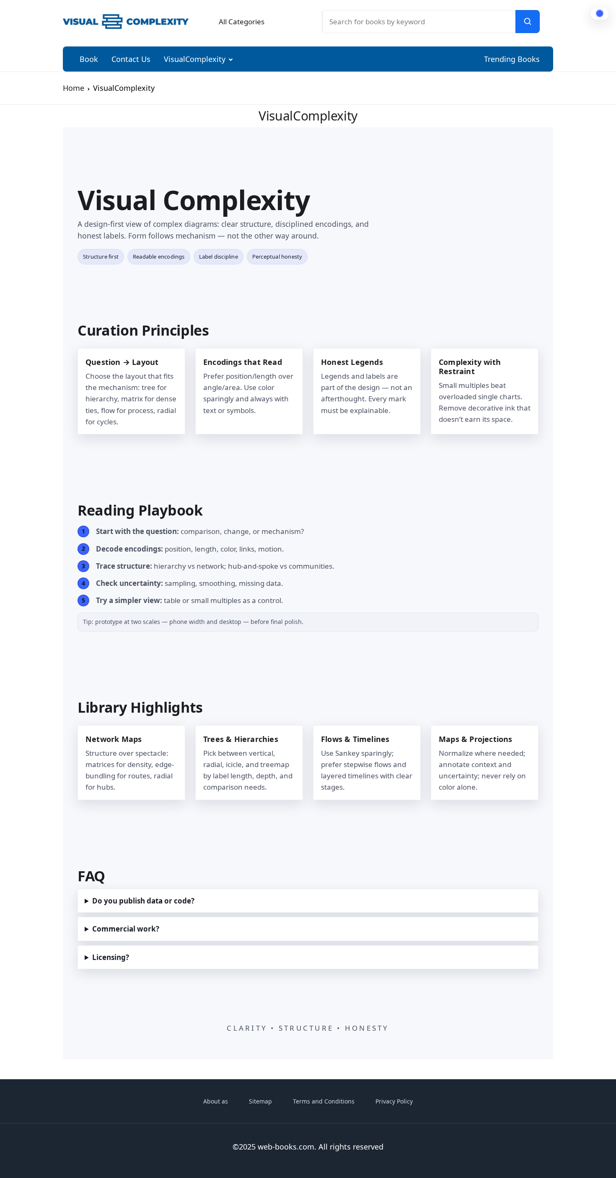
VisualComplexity (194, 59)
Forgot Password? (567, 157)
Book (89, 59)
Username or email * (458, 64)
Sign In (511, 189)
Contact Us (130, 59)
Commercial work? (125, 929)
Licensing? (110, 957)
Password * (442, 110)
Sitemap (260, 1101)
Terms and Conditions (324, 1101)
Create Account (511, 225)
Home (73, 88)
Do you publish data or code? (143, 901)
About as (215, 1101)
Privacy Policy (394, 1101)
